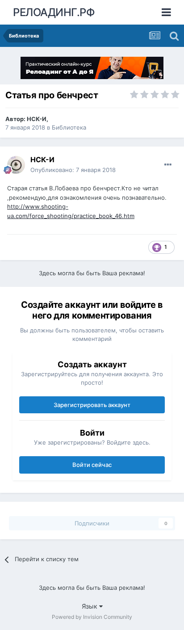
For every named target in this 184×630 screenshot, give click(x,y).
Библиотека (69, 127)
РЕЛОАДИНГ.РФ (54, 12)
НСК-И (36, 118)
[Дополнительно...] (168, 165)
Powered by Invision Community (92, 616)
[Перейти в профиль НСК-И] (16, 165)
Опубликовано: (73, 169)
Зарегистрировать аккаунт (92, 404)
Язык (90, 606)
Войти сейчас (92, 464)
